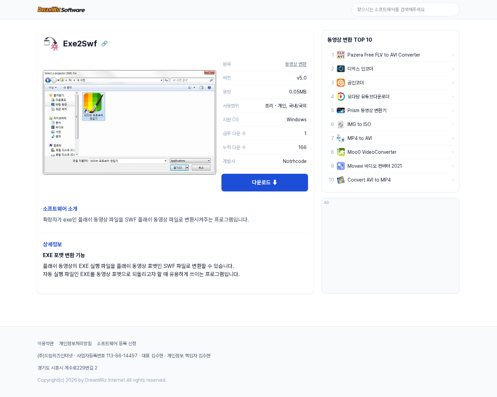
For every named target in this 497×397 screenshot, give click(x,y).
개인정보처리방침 (75, 343)
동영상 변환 (296, 64)
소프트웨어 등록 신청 (116, 343)
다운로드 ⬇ (265, 182)
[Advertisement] (390, 249)
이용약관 (46, 343)
